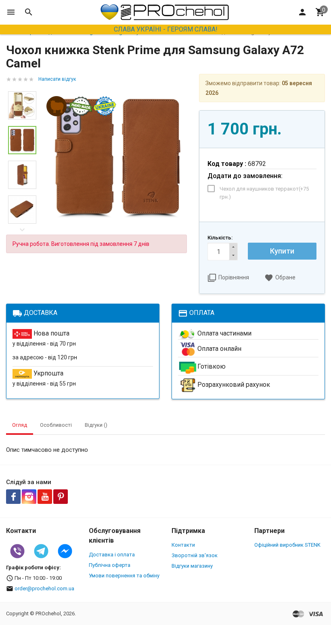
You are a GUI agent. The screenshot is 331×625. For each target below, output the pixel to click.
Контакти (183, 545)
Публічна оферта (109, 565)
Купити (282, 251)
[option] (117, 157)
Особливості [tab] (56, 425)
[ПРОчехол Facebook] (13, 496)
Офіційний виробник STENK (287, 545)
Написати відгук (57, 79)
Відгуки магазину (192, 566)
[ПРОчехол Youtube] (45, 496)
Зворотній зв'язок (195, 555)
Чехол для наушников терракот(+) (264, 193)
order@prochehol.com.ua (44, 588)
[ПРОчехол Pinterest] (60, 496)
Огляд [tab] (19, 425)
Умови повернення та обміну (124, 576)
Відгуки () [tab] (96, 425)
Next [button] (22, 230)
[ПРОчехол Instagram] (29, 496)
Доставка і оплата (112, 555)
